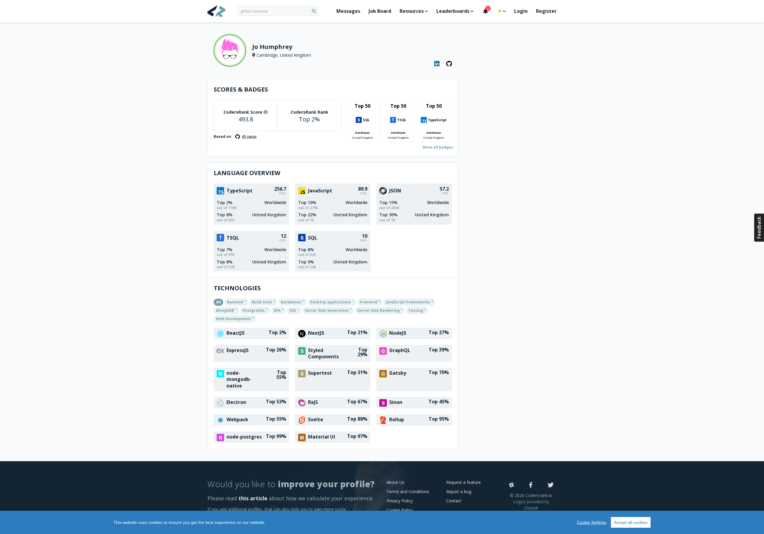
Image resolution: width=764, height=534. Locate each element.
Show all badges (438, 147)
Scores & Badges (241, 89)
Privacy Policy (399, 501)
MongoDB (226, 310)
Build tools (263, 302)
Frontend (370, 302)
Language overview (247, 173)
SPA (278, 310)
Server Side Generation (328, 310)
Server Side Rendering (380, 310)
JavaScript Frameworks (409, 302)
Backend (236, 302)
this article (252, 498)
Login (521, 11)
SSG (294, 310)
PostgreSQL (255, 310)
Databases (292, 302)
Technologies (237, 288)
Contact (453, 501)
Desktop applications (332, 302)
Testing (417, 310)
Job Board (380, 11)
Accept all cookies (631, 522)
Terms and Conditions (407, 491)
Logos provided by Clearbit (531, 505)
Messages (348, 11)
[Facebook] (531, 485)
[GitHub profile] (449, 64)
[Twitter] (551, 485)
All (218, 302)
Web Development (235, 318)
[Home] (222, 11)
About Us (395, 482)
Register (546, 11)
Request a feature (463, 482)
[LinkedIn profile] (437, 64)
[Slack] (511, 485)
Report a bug (458, 491)
